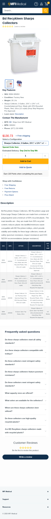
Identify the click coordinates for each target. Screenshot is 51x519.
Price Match (9, 195)
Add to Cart (25, 161)
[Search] (45, 10)
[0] (46, 3)
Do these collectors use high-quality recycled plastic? (20, 420)
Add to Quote (25, 167)
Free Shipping (10, 185)
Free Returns (10, 188)
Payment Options (11, 192)
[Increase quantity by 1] (45, 155)
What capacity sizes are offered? (19, 393)
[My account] (36, 4)
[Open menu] (3, 4)
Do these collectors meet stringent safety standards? (22, 362)
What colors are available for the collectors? (24, 400)
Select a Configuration (12, 139)
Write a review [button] (25, 457)
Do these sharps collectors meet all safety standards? (23, 341)
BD (10, 122)
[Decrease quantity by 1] (6, 155)
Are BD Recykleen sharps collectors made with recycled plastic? (23, 431)
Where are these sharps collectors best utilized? (22, 409)
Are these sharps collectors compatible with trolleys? (24, 352)
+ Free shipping (23, 136)
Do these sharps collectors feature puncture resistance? (24, 373)
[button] (8, 26)
